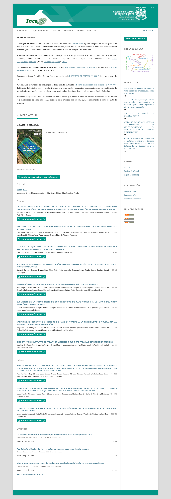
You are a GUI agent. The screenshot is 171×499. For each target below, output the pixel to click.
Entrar (151, 7)
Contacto (92, 31)
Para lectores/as (130, 191)
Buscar (149, 31)
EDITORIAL (22, 190)
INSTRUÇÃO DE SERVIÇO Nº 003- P (84, 76)
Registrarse (141, 7)
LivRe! (64, 61)
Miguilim (56, 61)
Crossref (24, 61)
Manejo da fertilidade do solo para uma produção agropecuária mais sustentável (139, 90)
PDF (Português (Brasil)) (32, 219)
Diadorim (32, 61)
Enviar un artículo (135, 39)
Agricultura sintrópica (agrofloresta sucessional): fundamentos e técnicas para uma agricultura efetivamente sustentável (139, 103)
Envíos (80, 31)
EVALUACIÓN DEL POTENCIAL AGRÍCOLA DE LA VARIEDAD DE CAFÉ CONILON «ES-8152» (57, 284)
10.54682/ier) (77, 43)
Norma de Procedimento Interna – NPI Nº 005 (96, 85)
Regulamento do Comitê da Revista (80, 67)
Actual (56, 31)
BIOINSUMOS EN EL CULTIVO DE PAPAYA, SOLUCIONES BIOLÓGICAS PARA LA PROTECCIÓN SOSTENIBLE (65, 342)
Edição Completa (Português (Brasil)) (39, 177)
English (127, 167)
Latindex (47, 61)
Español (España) (131, 175)
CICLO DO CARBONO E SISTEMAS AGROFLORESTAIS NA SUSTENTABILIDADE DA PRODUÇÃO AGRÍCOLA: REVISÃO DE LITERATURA (139, 127)
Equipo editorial (41, 31)
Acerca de (22, 31)
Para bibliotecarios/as (132, 199)
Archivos (68, 31)
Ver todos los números (28, 474)
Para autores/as (130, 195)
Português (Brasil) (131, 171)
